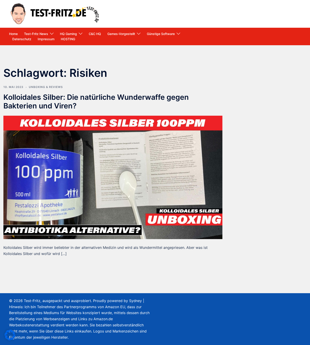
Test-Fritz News (36, 34)
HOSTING (68, 39)
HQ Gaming (68, 34)
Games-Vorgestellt (121, 34)
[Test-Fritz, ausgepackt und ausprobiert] (55, 13)
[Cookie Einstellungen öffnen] (10, 339)
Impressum (46, 39)
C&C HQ (95, 34)
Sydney (135, 300)
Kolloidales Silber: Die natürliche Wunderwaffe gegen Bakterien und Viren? (96, 101)
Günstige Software (161, 34)
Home (13, 34)
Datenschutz (21, 39)
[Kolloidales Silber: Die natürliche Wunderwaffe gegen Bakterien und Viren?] (112, 177)
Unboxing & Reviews (46, 87)
